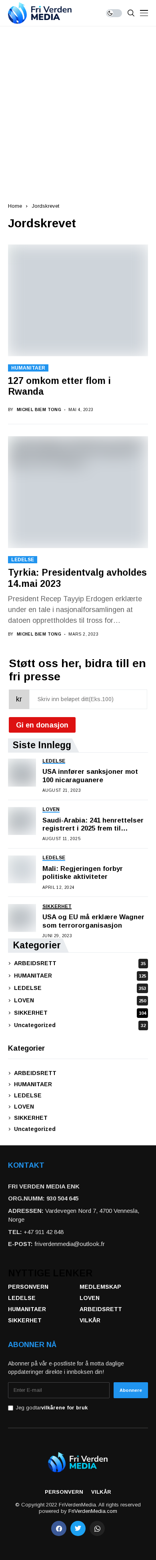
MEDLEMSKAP (100, 1287)
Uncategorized (80, 1025)
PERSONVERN (28, 1287)
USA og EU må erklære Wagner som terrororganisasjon (93, 921)
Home (15, 206)
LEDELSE (22, 559)
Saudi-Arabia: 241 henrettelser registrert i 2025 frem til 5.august (93, 825)
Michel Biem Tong (39, 409)
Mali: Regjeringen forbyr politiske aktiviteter (82, 872)
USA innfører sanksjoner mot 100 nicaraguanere (90, 775)
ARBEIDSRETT (80, 963)
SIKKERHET (80, 1013)
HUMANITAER (28, 368)
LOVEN (80, 1000)
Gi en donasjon (42, 725)
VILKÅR (90, 1320)
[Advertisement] (78, 108)
